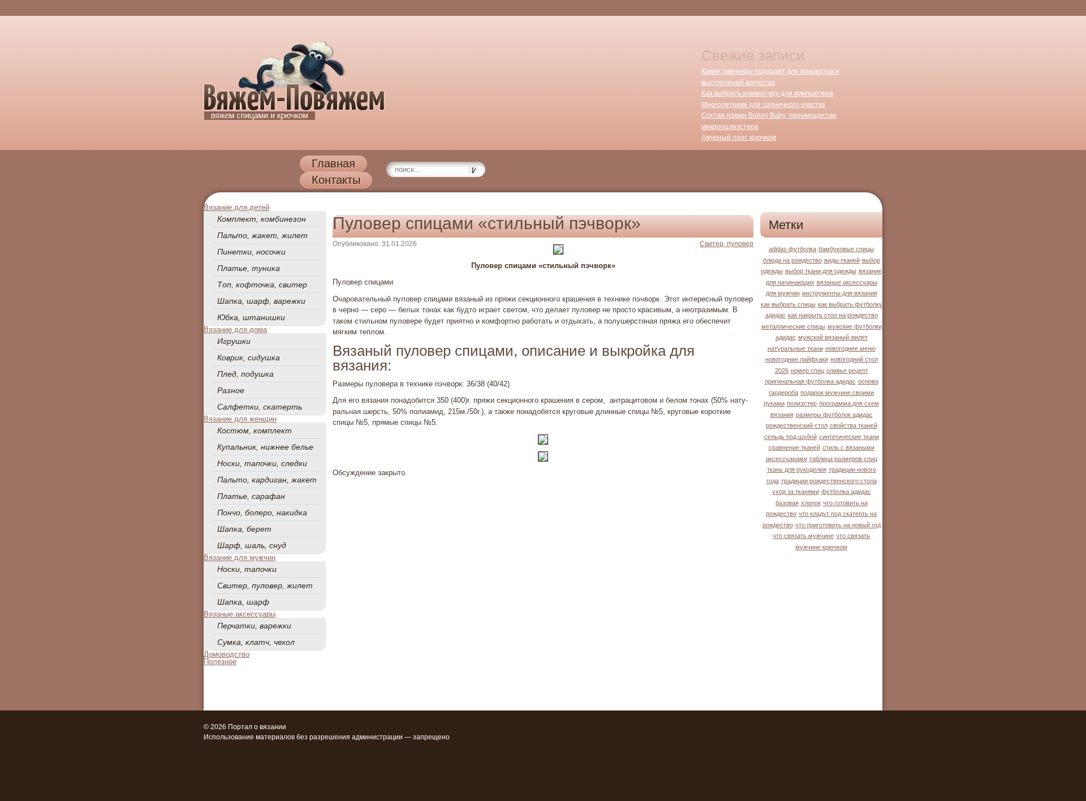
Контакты (336, 180)
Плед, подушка (245, 373)
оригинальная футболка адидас (810, 381)
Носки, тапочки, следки (262, 463)
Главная (333, 163)
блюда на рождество (792, 260)
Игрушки (234, 341)
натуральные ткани (795, 348)
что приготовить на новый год (838, 525)
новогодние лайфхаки (796, 359)
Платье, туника (248, 268)
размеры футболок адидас (834, 414)
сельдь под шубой (790, 436)
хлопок (811, 502)
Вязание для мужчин (239, 557)
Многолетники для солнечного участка (763, 105)
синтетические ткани (849, 436)
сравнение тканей (794, 447)
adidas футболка (792, 249)
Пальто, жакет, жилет (262, 235)
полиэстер (802, 403)
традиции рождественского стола (829, 480)
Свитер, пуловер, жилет (265, 585)
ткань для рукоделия (796, 469)
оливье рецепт (847, 370)
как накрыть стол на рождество (833, 315)
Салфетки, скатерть (259, 406)
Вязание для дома (235, 329)
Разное (230, 390)
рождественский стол (797, 425)
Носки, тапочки (247, 569)
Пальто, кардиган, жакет (267, 479)
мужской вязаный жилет (833, 337)
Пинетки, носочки (251, 251)
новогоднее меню (850, 348)
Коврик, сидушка (248, 357)
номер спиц (807, 370)
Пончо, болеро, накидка (262, 512)
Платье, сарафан (251, 496)
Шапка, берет (244, 528)
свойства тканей (853, 425)
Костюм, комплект (254, 430)
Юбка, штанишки (251, 317)
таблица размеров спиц (843, 458)
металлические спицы (793, 326)
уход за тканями (795, 491)
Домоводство (226, 654)
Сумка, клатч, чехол (256, 642)
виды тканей (842, 260)
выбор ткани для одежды (820, 271)
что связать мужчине (803, 535)
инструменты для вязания (839, 293)
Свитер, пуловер (726, 244)
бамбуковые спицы (846, 249)
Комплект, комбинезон (261, 218)
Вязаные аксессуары (239, 614)
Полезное (220, 661)
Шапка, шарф (243, 601)
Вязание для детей (236, 207)
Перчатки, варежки (254, 625)
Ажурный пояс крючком (738, 137)
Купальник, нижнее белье (265, 446)
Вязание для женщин (240, 419)
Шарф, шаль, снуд (251, 545)
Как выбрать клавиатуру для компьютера (767, 93)
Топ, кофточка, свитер (262, 284)
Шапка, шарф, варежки (261, 300)
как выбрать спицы (788, 304)
